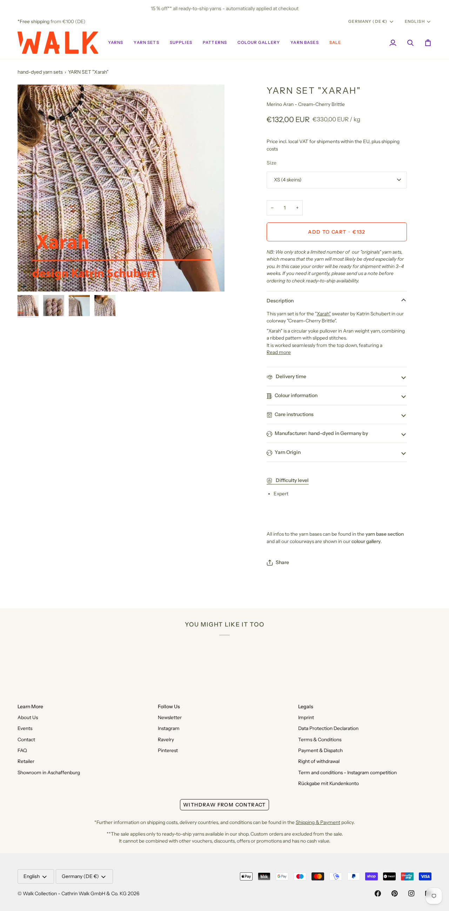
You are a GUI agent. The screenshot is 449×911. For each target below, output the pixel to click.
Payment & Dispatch (320, 750)
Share (282, 562)
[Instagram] (411, 893)
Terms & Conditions (319, 739)
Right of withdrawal (319, 761)
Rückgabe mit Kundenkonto (328, 783)
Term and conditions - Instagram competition (347, 772)
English (415, 21)
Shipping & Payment (318, 822)
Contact (26, 739)
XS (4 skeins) (288, 179)
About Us (28, 717)
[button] (116, 42)
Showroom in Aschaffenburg (49, 772)
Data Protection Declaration (328, 728)
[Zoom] (121, 188)
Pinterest (168, 750)
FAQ (22, 750)
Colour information (296, 395)
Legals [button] (305, 706)
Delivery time (290, 376)
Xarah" (324, 313)
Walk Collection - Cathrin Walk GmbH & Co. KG (75, 893)
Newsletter (170, 717)
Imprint (306, 717)
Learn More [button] (30, 706)
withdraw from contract (224, 805)
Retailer (26, 761)
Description (280, 300)
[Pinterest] (394, 893)
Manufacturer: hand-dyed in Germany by (321, 433)
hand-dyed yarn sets (40, 72)
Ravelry (166, 739)
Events (25, 728)
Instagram (169, 728)
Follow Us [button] (169, 706)
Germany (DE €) (367, 21)
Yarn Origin (288, 452)
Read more (279, 352)
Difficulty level (292, 480)
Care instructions (294, 414)
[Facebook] (378, 893)
